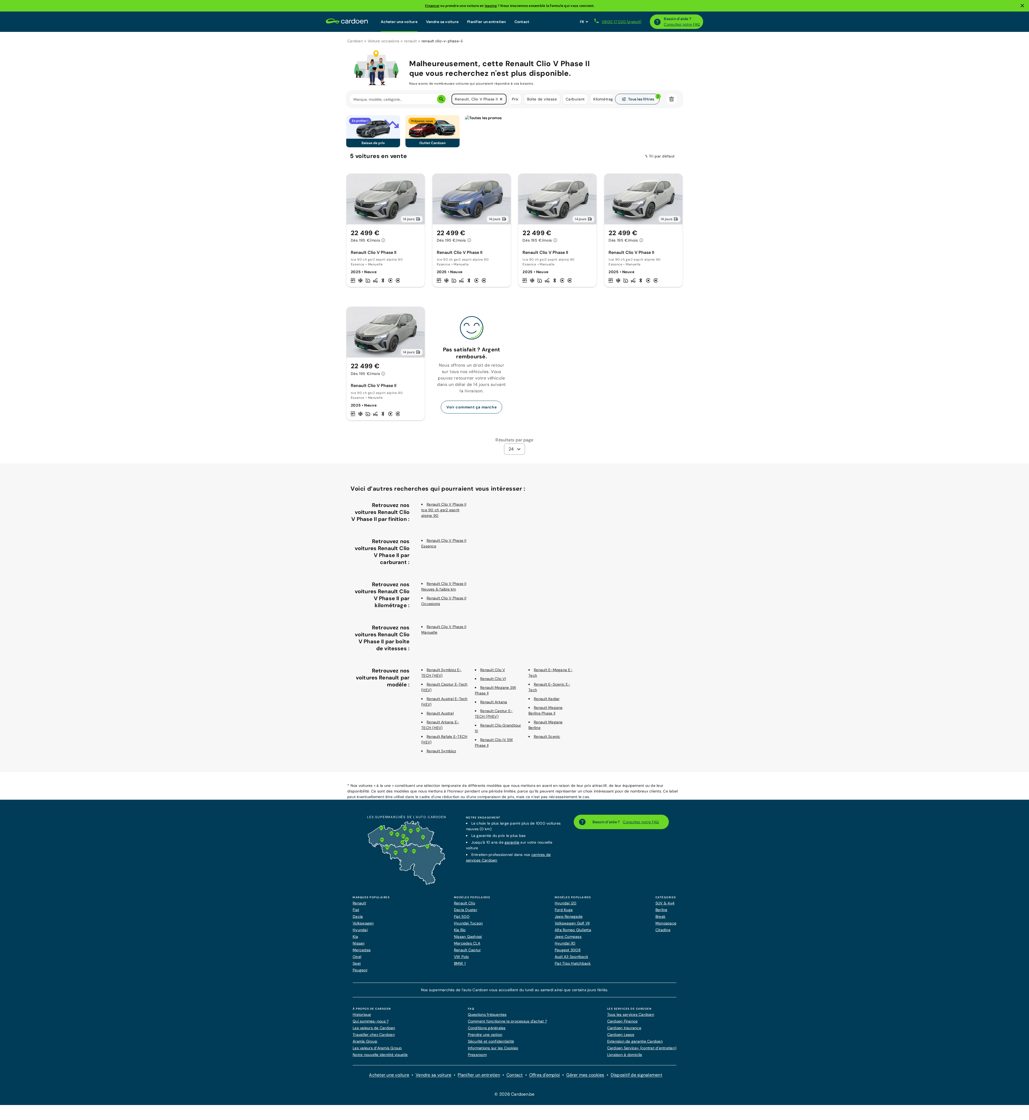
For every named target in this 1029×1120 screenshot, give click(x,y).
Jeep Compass (568, 936)
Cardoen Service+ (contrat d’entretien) (642, 1048)
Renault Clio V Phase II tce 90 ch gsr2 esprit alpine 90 (443, 510)
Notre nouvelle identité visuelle (380, 1054)
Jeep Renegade (569, 916)
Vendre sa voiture (442, 21)
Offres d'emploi (544, 1075)
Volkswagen (363, 923)
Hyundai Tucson (468, 923)
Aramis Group (365, 1041)
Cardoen (355, 41)
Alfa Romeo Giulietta (573, 929)
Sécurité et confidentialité (491, 1041)
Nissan (359, 943)
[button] (501, 99)
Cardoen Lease (620, 1034)
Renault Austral (440, 713)
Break (660, 916)
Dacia (358, 916)
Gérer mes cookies (585, 1075)
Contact (522, 21)
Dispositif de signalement (636, 1075)
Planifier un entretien (486, 21)
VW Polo (461, 956)
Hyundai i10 (565, 943)
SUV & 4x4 (664, 903)
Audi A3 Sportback (571, 956)
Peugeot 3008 (568, 950)
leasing (491, 5)
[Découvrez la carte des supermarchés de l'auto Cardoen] (406, 883)
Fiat (356, 909)
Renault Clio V (492, 669)
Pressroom (477, 1054)
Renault (359, 903)
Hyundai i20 (566, 903)
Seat (357, 963)
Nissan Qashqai (468, 936)
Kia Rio (460, 929)
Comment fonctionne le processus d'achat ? (507, 1021)
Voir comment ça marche (471, 407)
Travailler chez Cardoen (374, 1034)
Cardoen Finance (622, 1021)
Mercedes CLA (467, 943)
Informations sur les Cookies (493, 1048)
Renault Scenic (547, 736)
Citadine (662, 929)
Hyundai (360, 929)
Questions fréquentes (487, 1014)
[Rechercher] (441, 99)
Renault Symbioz (441, 751)
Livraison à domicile (624, 1054)
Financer (432, 5)
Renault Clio (464, 903)
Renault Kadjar (547, 698)
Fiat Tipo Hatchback (573, 963)
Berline (661, 909)
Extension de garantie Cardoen (635, 1041)
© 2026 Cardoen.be (514, 1094)
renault (410, 41)
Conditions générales (487, 1027)
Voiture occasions (383, 41)
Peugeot (360, 970)
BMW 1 (459, 963)
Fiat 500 (461, 916)
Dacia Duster (465, 909)
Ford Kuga (564, 909)
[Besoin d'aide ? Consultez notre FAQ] (657, 22)
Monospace (665, 923)
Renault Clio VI (493, 678)
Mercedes (362, 950)
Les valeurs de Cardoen (374, 1027)
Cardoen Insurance (624, 1027)
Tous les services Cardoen (630, 1014)
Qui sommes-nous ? (371, 1021)
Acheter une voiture (399, 21)
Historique (362, 1014)
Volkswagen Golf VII (572, 923)
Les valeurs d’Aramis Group (377, 1048)
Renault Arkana (493, 702)
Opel (357, 956)
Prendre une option (485, 1034)
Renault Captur (467, 950)
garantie (512, 842)
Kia (355, 936)
